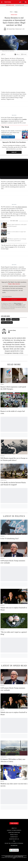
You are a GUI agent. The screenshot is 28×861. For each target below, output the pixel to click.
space (3, 319)
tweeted (11, 247)
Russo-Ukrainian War (7, 322)
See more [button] (14, 115)
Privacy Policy (14, 834)
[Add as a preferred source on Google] (14, 850)
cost (17, 214)
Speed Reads (15, 319)
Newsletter (24, 54)
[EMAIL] (9, 332)
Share (4, 54)
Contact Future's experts (14, 830)
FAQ (14, 841)
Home (11, 11)
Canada (19, 183)
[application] (14, 168)
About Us (14, 828)
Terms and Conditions (14, 832)
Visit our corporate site (18, 856)
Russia (6, 65)
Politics (15, 11)
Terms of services (17, 303)
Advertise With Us (14, 839)
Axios (12, 210)
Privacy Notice (19, 304)
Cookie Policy (14, 836)
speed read (14, 14)
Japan (15, 183)
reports (21, 65)
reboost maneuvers (22, 206)
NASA (16, 119)
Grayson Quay (11, 29)
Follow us (18, 54)
